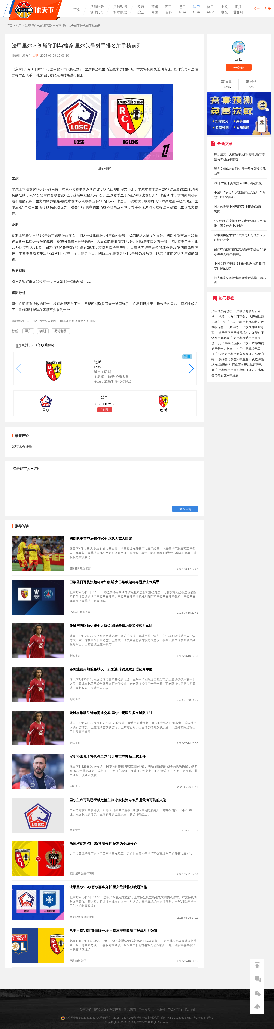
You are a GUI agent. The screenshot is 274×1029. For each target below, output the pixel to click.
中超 (224, 7)
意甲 (182, 7)
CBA (196, 12)
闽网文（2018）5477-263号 (119, 1017)
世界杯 (238, 12)
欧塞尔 (79, 917)
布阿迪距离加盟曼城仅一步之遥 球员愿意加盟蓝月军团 (111, 669)
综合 (140, 12)
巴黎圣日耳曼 (77, 568)
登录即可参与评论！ (28, 469)
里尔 (28, 331)
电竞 (224, 12)
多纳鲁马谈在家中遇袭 (233, 359)
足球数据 (120, 7)
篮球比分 (97, 12)
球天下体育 (32, 10)
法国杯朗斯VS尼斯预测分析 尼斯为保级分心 (103, 843)
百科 (168, 12)
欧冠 (140, 7)
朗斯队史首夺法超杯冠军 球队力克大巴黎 (101, 538)
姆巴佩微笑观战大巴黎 (233, 343)
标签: (15, 331)
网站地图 (189, 1009)
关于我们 (85, 1009)
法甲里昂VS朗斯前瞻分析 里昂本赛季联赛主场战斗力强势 (113, 930)
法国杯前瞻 (87, 873)
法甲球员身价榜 (221, 311)
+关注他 (238, 67)
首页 (77, 9)
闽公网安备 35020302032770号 (84, 1017)
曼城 (72, 655)
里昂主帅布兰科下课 (231, 316)
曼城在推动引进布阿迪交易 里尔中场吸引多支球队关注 (111, 713)
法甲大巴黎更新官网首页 (234, 354)
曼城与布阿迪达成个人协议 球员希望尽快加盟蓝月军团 (111, 625)
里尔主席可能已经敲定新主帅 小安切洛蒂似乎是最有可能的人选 (118, 800)
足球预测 (61, 331)
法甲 (196, 7)
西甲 (168, 7)
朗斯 (42, 331)
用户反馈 (159, 1009)
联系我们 (130, 1009)
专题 (154, 12)
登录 (257, 8)
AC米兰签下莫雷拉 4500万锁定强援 (238, 183)
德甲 (210, 7)
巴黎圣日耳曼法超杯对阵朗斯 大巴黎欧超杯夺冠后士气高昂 (114, 582)
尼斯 (77, 873)
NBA (182, 12)
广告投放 (144, 1009)
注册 (268, 8)
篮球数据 (120, 12)
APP (210, 12)
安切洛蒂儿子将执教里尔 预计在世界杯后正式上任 (108, 756)
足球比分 (97, 7)
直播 (238, 7)
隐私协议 (100, 1009)
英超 (154, 7)
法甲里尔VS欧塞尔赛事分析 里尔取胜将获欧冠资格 (108, 887)
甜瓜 (238, 59)
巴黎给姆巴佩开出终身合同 (236, 370)
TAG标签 (174, 1009)
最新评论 (22, 436)
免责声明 (115, 1009)
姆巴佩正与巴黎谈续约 (233, 332)
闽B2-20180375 (176, 1017)
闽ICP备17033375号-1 (200, 1017)
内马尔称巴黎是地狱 (243, 322)
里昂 (72, 960)
